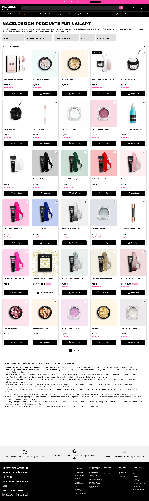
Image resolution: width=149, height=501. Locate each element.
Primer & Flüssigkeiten (75, 14)
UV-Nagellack (31, 14)
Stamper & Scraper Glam (130, 229)
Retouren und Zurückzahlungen (94, 483)
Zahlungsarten (93, 472)
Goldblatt (95, 328)
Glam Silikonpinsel (40, 129)
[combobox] (72, 8)
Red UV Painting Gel (99, 179)
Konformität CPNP (139, 483)
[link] (66, 350)
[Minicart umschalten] (145, 8)
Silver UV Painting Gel (70, 229)
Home (4, 19)
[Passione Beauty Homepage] (9, 8)
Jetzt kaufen (95, 2)
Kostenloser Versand (13, 457)
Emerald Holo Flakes (41, 79)
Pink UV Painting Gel (129, 179)
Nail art (87, 14)
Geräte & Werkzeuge (99, 14)
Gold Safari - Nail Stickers (43, 278)
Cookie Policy (137, 471)
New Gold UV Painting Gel (102, 278)
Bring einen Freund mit (15, 481)
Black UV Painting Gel (41, 179)
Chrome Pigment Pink (100, 129)
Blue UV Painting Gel (41, 229)
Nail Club (7, 477)
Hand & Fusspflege (114, 14)
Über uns (107, 471)
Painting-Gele (14, 370)
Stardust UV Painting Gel (130, 278)
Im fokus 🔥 (21, 14)
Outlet (125, 14)
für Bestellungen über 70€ (33, 457)
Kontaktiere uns (109, 474)
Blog (130, 14)
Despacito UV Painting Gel (14, 278)
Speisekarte (10, 14)
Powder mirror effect (129, 328)
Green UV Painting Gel (71, 179)
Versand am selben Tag (63, 456)
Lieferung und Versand (93, 476)
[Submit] (121, 8)
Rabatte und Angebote (15, 468)
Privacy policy (137, 474)
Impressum (136, 486)
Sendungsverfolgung (95, 479)
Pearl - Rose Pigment (70, 328)
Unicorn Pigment (98, 229)
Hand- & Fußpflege (80, 493)
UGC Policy (136, 476)
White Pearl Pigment (70, 129)
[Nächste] (83, 350)
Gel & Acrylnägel (44, 14)
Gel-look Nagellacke (59, 14)
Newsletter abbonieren (15, 472)
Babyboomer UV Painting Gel (103, 79)
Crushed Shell (67, 79)
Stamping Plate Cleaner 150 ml (132, 129)
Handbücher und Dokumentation (124, 473)
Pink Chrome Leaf (11, 328)
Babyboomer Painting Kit (13, 79)
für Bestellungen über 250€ (132, 457)
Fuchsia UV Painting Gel (13, 229)
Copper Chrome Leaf (41, 328)
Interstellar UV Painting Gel (72, 278)
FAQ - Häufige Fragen (93, 487)
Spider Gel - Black (11, 129)
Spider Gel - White (128, 79)
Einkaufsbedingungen (140, 489)
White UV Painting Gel (12, 179)
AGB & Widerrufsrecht (137, 480)
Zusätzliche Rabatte (112, 457)
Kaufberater (122, 476)
